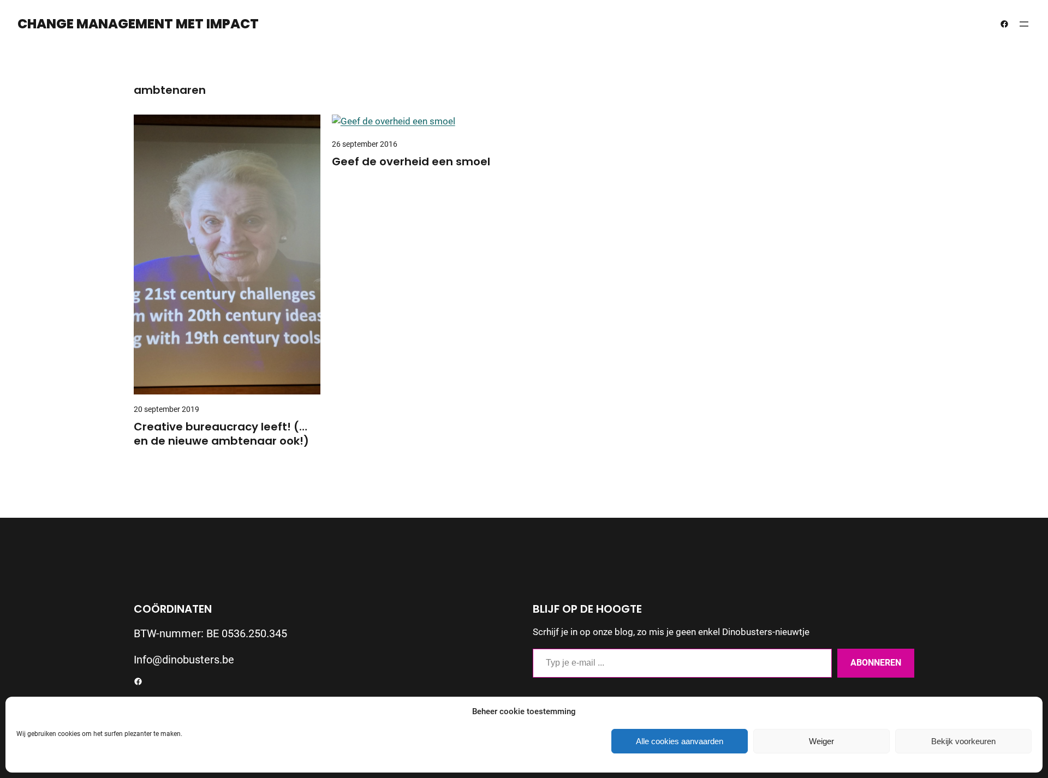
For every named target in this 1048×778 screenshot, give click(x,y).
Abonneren (875, 662)
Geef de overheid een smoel (411, 161)
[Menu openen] (1024, 24)
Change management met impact (138, 24)
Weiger (821, 741)
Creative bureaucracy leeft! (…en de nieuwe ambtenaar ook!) (221, 434)
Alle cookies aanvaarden (679, 741)
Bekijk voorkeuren (963, 741)
